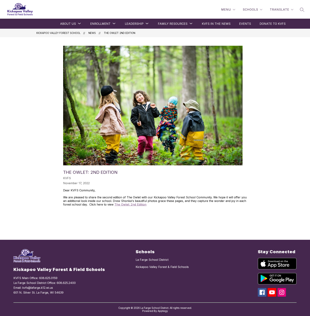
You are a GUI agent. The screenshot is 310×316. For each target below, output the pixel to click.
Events (245, 23)
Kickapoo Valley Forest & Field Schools (162, 267)
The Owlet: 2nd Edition (119, 32)
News (92, 32)
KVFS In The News (216, 23)
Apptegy (163, 310)
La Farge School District (152, 259)
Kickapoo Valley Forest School (58, 32)
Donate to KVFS (273, 23)
